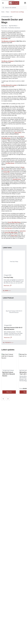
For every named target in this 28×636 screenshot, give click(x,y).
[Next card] (8, 399)
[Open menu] (2, 2)
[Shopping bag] (25, 2)
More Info (9, 392)
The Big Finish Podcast (8, 370)
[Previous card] (3, 399)
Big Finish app (8, 228)
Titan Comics (17, 132)
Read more (6, 285)
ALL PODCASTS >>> (8, 342)
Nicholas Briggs (23, 380)
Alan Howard (23, 377)
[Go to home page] (14, 3)
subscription (23, 230)
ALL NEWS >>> (7, 290)
